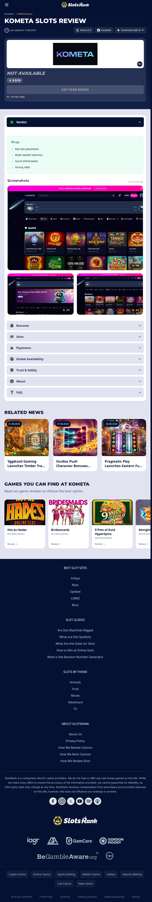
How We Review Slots (75, 761)
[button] (75, 122)
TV (75, 709)
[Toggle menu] (6, 5)
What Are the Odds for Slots (75, 644)
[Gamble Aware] (67, 855)
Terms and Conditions (21, 896)
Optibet (75, 592)
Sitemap (136, 896)
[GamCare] (79, 841)
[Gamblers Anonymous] (53, 841)
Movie (75, 696)
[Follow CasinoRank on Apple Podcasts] (97, 801)
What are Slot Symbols (75, 637)
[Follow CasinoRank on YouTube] (79, 801)
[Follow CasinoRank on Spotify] (88, 801)
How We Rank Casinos (75, 754)
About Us (75, 734)
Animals (75, 682)
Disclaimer (65, 896)
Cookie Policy (45, 896)
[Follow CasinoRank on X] (71, 801)
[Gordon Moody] (111, 841)
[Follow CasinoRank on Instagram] (62, 801)
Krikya (75, 578)
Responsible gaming (114, 896)
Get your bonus (75, 90)
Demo (126, 503)
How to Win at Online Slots (75, 650)
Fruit (75, 689)
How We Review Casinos (75, 748)
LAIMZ (75, 598)
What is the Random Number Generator (75, 657)
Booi (75, 605)
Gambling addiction (87, 896)
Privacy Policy (75, 741)
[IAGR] (33, 841)
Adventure (75, 702)
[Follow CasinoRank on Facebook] (53, 801)
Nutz (75, 585)
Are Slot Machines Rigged (75, 630)
